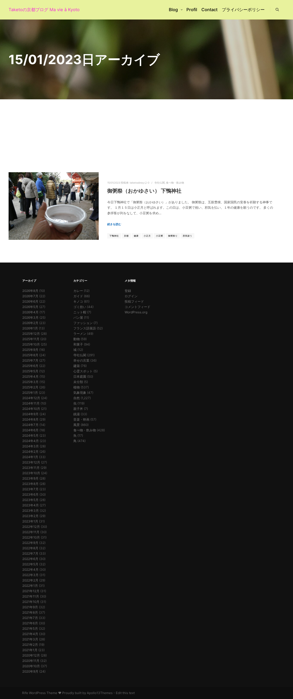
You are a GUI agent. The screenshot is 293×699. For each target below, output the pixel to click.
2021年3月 (30, 639)
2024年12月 (31, 398)
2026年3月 (30, 318)
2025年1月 (30, 393)
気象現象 (79, 393)
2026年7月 (30, 296)
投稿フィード (134, 301)
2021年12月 (30, 591)
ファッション (83, 323)
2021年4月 (30, 634)
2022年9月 (30, 543)
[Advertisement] (146, 131)
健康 (136, 235)
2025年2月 (30, 387)
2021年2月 (30, 645)
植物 (76, 387)
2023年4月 (30, 505)
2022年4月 (30, 570)
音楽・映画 (81, 419)
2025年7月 (30, 360)
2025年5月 (30, 371)
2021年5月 (30, 629)
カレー (78, 291)
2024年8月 (30, 419)
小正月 (147, 235)
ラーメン (79, 334)
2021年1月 (30, 650)
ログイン (131, 296)
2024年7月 (30, 425)
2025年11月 (30, 339)
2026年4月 (30, 312)
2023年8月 (30, 484)
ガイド (78, 296)
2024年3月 (30, 446)
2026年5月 (30, 307)
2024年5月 (30, 435)
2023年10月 (31, 473)
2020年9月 (30, 671)
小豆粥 (159, 235)
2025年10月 (31, 344)
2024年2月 (30, 452)
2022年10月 (31, 537)
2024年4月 (30, 441)
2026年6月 (30, 301)
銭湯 (76, 414)
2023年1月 (30, 521)
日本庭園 (79, 376)
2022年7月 (30, 553)
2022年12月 (31, 527)
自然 (76, 398)
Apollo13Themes (100, 693)
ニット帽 (79, 312)
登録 (128, 291)
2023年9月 (30, 478)
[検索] (277, 9)
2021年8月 (30, 612)
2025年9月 (30, 350)
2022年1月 (30, 586)
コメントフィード (137, 307)
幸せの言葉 (81, 360)
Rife (25, 693)
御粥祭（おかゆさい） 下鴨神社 (144, 191)
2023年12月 (31, 462)
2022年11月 (30, 532)
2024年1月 (30, 457)
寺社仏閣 (159, 182)
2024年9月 (30, 414)
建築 (76, 366)
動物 (76, 339)
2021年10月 (30, 602)
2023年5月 (30, 500)
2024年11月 (31, 403)
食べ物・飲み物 (175, 182)
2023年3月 (30, 511)
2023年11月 (31, 468)
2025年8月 (30, 355)
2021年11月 (30, 596)
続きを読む (114, 224)
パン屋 (78, 318)
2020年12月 (31, 655)
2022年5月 (30, 564)
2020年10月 (31, 666)
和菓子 (78, 344)
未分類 (78, 382)
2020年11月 (30, 661)
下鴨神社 (114, 235)
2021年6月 (30, 623)
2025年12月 (31, 334)
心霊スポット (83, 371)
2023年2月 (30, 516)
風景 (76, 425)
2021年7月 (30, 618)
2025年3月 (30, 382)
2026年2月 (30, 323)
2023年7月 (30, 489)
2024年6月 (30, 430)
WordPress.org (136, 312)
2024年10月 (31, 409)
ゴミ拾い (79, 307)
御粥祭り (173, 235)
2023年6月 (30, 494)
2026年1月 (30, 328)
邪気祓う (187, 235)
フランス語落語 (84, 328)
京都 (126, 235)
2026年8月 (30, 291)
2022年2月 (30, 580)
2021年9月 (30, 607)
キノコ (78, 301)
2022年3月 (30, 575)
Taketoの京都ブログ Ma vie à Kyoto (30, 9)
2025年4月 (30, 376)
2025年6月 (30, 366)
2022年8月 (30, 548)
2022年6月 (30, 559)
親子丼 (78, 409)
